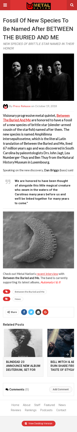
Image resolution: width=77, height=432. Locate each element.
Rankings (31, 410)
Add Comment (61, 389)
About (26, 405)
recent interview (47, 273)
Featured (49, 405)
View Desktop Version (40, 423)
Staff (37, 405)
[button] (5, 5)
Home (15, 405)
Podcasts (46, 410)
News (18, 299)
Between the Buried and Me (29, 291)
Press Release (22, 106)
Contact (61, 410)
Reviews (16, 410)
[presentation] (67, 354)
